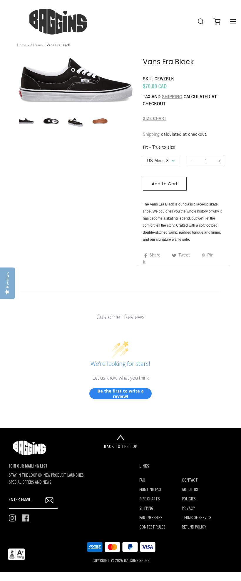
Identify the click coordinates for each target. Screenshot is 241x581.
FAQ (142, 480)
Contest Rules (152, 527)
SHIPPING (172, 97)
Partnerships (151, 518)
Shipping (151, 134)
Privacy (188, 509)
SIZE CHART (154, 119)
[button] (26, 121)
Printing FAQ (150, 490)
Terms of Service (197, 518)
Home (21, 45)
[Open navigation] (233, 21)
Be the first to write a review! (121, 393)
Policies (189, 499)
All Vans (36, 45)
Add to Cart (165, 184)
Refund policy (194, 527)
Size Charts (149, 499)
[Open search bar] (201, 21)
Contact (190, 480)
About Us (190, 490)
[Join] (49, 500)
